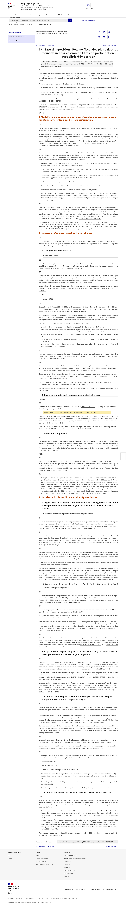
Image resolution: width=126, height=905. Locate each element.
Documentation (40, 861)
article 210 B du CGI (72, 171)
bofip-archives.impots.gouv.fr (43, 864)
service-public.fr (81, 889)
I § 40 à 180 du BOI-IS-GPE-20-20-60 (97, 677)
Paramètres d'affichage (70, 898)
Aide (9, 855)
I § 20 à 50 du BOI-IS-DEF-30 (51, 101)
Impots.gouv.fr (68, 873)
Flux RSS (38, 855)
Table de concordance (42, 858)
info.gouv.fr (68, 889)
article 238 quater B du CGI (90, 644)
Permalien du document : (45, 842)
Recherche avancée (88, 20)
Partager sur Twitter (104, 37)
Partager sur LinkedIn (109, 37)
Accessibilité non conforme (15, 898)
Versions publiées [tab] (14, 41)
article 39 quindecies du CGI (89, 218)
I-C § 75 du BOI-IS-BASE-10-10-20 (52, 630)
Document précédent (46, 45)
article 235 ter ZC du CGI (57, 448)
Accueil (10, 15)
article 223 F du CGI (60, 307)
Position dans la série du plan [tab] (18, 37)
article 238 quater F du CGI (55, 598)
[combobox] (38, 20)
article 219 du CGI (74, 244)
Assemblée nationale (69, 855)
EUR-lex (66, 867)
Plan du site (40, 898)
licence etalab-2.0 (45, 902)
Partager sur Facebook (99, 37)
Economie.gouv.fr (68, 870)
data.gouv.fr (110, 889)
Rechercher (70, 20)
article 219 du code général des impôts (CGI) (78, 76)
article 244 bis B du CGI (60, 800)
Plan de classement (21, 15)
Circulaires (67, 861)
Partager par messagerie (114, 37)
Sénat (65, 876)
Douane (66, 864)
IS (28, 24)
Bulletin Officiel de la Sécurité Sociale (74, 858)
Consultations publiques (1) (38, 15)
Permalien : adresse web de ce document (109, 32)
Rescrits (52, 15)
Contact (10, 858)
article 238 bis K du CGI (107, 540)
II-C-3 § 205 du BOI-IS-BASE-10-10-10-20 (102, 628)
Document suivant (109, 45)
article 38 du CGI (85, 178)
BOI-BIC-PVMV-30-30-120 (64, 109)
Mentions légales (29, 898)
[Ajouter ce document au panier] (104, 32)
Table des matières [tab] (15, 33)
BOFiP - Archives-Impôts (65, 15)
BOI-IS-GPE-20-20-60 (84, 429)
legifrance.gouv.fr (96, 889)
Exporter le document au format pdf (99, 32)
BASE (32, 24)
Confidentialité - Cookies (52, 898)
